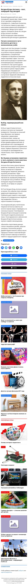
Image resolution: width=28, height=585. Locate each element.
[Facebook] (2, 247)
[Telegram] (6, 247)
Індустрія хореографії (8, 344)
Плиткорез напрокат (7, 465)
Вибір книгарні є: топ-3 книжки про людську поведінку (12, 296)
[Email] (21, 247)
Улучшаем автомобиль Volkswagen (12, 487)
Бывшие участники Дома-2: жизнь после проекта (12, 367)
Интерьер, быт (5, 492)
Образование (5, 540)
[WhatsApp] (13, 247)
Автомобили (4, 469)
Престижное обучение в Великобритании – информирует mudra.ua (11, 560)
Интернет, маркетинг (7, 424)
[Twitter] (17, 247)
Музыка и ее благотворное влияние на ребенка (13, 414)
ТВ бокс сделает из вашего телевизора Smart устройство (13, 535)
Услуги (3, 447)
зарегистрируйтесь (6, 572)
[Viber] (9, 247)
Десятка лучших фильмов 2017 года (12, 391)
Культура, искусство (8, 240)
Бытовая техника (6, 516)
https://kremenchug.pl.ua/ (18, 581)
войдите (21, 570)
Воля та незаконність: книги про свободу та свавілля (11, 320)
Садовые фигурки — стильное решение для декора (14, 511)
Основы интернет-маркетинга (11, 442)
